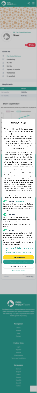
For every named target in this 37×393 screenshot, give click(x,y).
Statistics (11, 214)
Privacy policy (16, 270)
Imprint (23, 270)
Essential (16, 201)
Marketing (11, 230)
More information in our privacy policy (18, 252)
